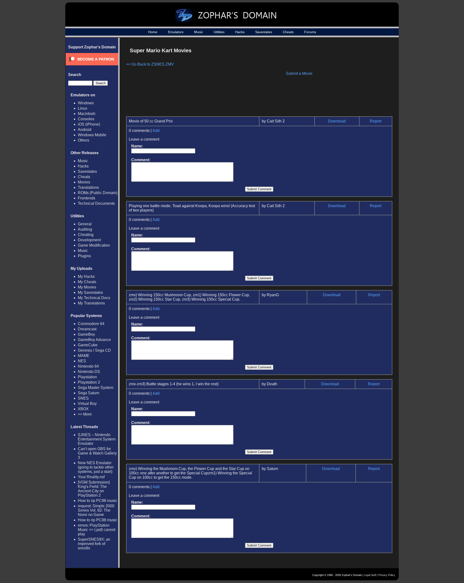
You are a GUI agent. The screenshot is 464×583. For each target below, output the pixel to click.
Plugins (84, 256)
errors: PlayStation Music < (96, 529)
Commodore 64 (91, 324)
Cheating (86, 235)
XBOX (83, 409)
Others (83, 140)
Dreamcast (87, 329)
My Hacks (86, 276)
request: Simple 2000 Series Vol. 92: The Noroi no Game (96, 510)
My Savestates (90, 292)
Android (84, 130)
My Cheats (87, 282)
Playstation (87, 377)
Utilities (219, 32)
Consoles (86, 119)
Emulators (175, 32)
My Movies (87, 287)
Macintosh (86, 114)
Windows (86, 103)
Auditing (85, 229)
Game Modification (94, 245)
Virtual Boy (87, 403)
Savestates (263, 32)
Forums (310, 32)
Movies (84, 182)
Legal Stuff (370, 575)
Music (198, 32)
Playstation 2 (89, 382)
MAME (83, 356)
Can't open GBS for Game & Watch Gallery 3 (97, 453)
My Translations (91, 303)
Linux (82, 108)
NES (82, 361)
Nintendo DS (89, 372)
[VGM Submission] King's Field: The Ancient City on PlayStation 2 (94, 488)
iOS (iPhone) (89, 124)
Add (156, 131)
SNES (83, 398)
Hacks (240, 32)
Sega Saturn (88, 393)
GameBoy (86, 334)
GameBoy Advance (94, 340)
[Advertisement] (351, 79)
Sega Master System (95, 388)
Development (89, 240)
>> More (85, 414)
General (85, 224)
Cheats (288, 32)
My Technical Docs (94, 298)
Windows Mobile (92, 135)
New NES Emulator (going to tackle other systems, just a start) (96, 467)
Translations (88, 187)
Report (375, 121)
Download (337, 121)
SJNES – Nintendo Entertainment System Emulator (97, 439)
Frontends (86, 198)
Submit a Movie (299, 73)
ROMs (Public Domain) (97, 193)
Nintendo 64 (88, 366)
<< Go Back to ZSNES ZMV (150, 64)
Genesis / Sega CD (94, 350)
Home (152, 32)
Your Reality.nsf (91, 477)
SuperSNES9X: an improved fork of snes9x (94, 543)
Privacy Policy (386, 575)
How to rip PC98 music (97, 501)
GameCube (88, 345)
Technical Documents (96, 203)
